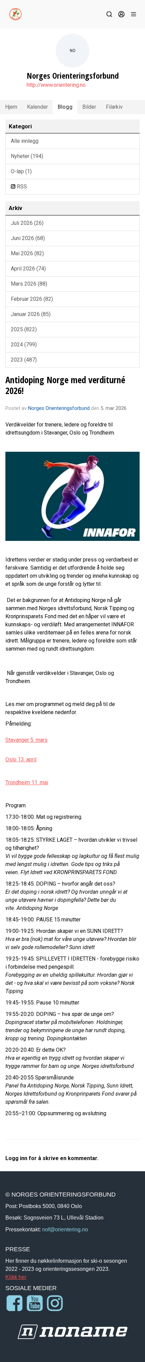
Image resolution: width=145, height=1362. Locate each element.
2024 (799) (24, 344)
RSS (21, 186)
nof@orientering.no (65, 1229)
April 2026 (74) (28, 268)
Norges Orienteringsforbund (59, 408)
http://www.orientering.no (56, 85)
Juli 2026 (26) (27, 223)
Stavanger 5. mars (26, 740)
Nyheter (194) (27, 156)
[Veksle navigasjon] (133, 14)
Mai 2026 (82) (27, 253)
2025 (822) (24, 329)
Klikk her (15, 1277)
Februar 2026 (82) (32, 299)
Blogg (65, 107)
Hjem (11, 107)
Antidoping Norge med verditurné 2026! (65, 385)
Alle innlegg (24, 141)
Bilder (89, 107)
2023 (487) (24, 360)
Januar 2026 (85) (31, 314)
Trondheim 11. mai (26, 782)
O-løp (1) (21, 171)
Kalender (37, 107)
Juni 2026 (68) (28, 238)
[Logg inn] (121, 14)
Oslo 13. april (20, 759)
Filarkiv (114, 107)
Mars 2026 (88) (29, 284)
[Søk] (109, 14)
